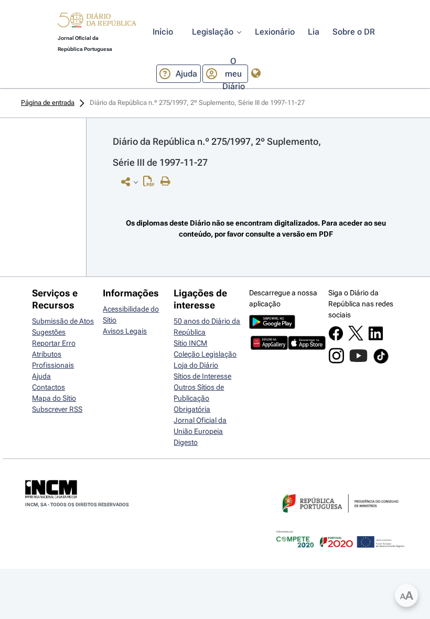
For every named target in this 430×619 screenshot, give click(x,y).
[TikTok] (381, 362)
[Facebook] (335, 338)
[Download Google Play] (272, 326)
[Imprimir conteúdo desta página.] (168, 181)
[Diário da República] (97, 22)
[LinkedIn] (375, 338)
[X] (355, 338)
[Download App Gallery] (269, 347)
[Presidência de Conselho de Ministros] (339, 519)
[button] (97, 21)
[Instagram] (336, 361)
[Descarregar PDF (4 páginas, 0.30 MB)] (151, 183)
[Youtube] (358, 361)
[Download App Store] (306, 347)
